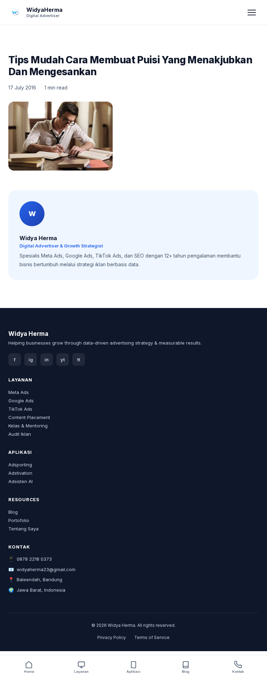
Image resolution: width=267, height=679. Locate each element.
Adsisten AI (20, 481)
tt (78, 359)
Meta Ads (18, 392)
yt (62, 359)
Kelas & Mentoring (28, 425)
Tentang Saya (23, 528)
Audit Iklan (19, 434)
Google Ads (21, 400)
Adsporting (20, 464)
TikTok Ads (20, 409)
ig (31, 359)
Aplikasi (133, 671)
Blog (13, 512)
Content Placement (29, 417)
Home (29, 671)
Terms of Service (152, 637)
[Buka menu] (252, 12)
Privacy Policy (111, 637)
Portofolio (18, 520)
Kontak (238, 671)
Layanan (81, 671)
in (46, 359)
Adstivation (20, 473)
